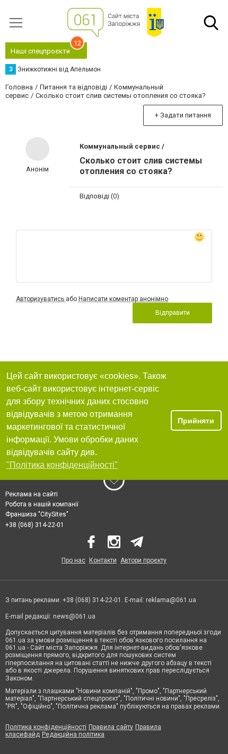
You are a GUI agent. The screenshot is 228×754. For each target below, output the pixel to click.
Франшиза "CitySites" (36, 514)
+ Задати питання (183, 115)
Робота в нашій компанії (41, 504)
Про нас (73, 560)
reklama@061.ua (171, 600)
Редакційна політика (73, 734)
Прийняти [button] (196, 420)
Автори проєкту (143, 560)
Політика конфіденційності (45, 727)
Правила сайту (111, 727)
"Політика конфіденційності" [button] (62, 464)
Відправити (172, 312)
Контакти (103, 560)
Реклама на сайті (31, 494)
